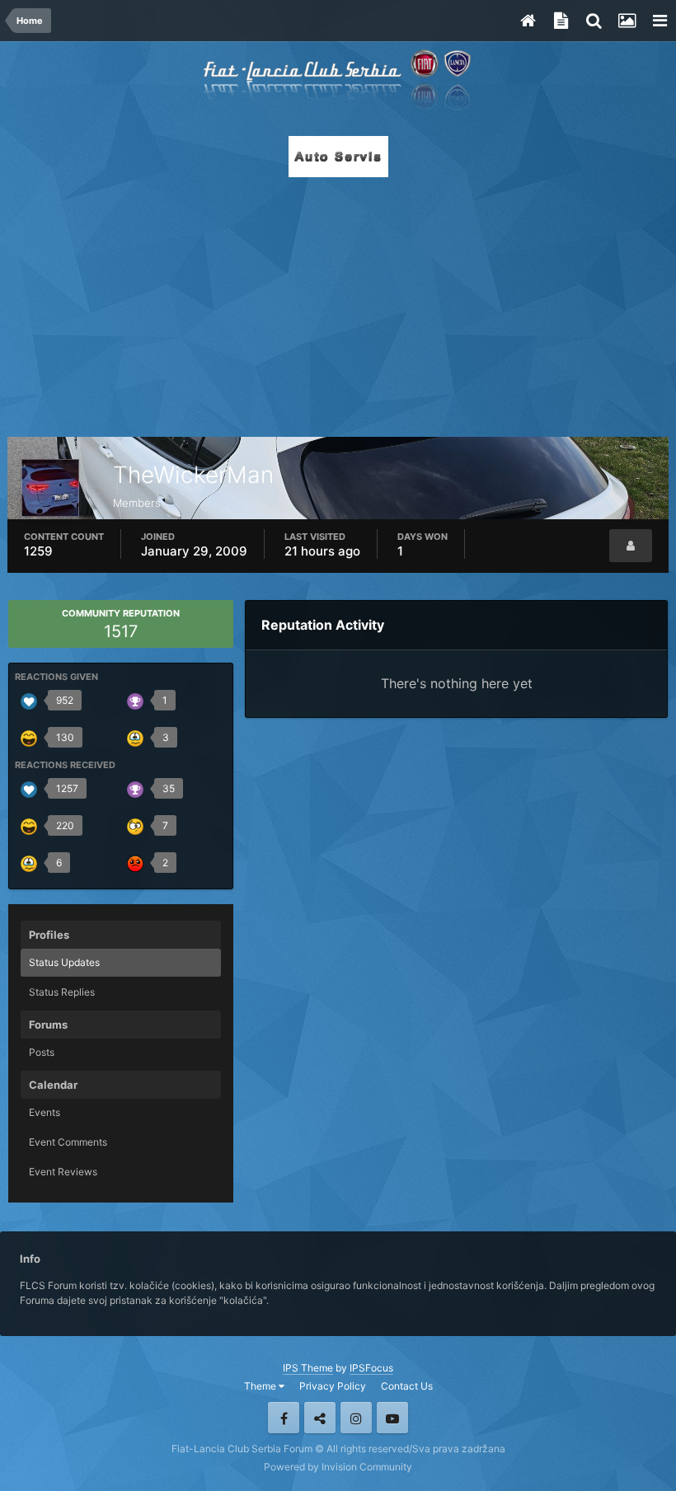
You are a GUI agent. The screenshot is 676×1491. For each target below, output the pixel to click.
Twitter (320, 1417)
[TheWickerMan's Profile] (630, 545)
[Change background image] (626, 20)
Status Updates (64, 962)
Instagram (356, 1417)
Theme (261, 1386)
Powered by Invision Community (338, 1467)
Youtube (392, 1417)
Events (44, 1112)
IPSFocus (371, 1368)
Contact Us (407, 1386)
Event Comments (68, 1142)
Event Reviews (63, 1171)
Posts (41, 1052)
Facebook (283, 1417)
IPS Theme (308, 1368)
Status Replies (62, 992)
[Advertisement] (338, 302)
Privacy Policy (332, 1386)
